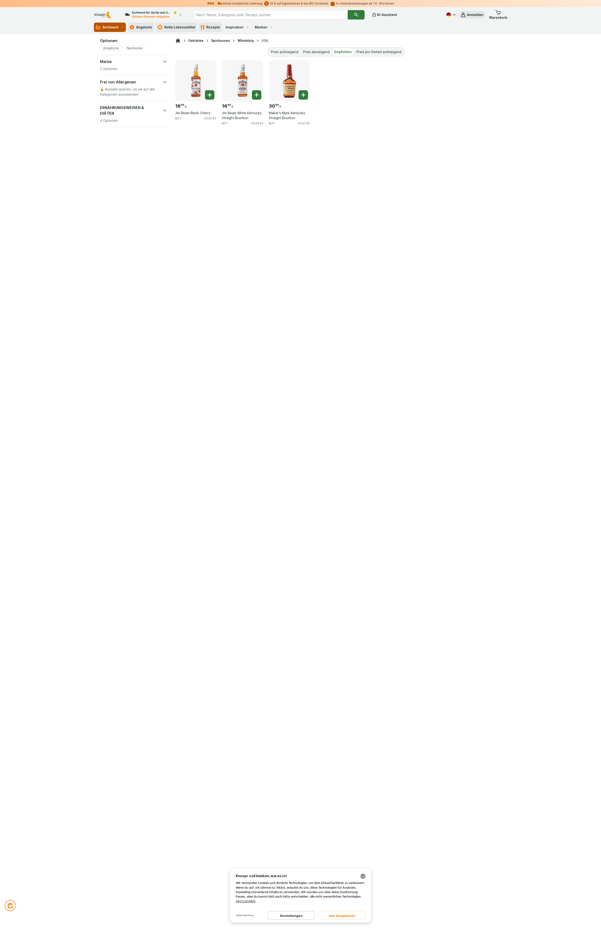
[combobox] (271, 15)
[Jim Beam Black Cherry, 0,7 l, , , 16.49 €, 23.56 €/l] (195, 81)
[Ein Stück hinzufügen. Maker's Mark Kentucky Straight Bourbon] (303, 95)
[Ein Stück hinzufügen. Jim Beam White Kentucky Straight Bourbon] (256, 95)
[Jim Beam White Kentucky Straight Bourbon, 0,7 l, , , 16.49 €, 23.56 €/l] (242, 81)
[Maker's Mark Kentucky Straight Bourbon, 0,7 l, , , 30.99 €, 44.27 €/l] (289, 81)
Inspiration (234, 27)
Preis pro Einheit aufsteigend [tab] (378, 52)
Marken (261, 27)
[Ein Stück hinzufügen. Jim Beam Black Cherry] (209, 95)
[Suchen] (356, 15)
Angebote (144, 27)
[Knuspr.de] (178, 40)
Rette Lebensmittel (179, 27)
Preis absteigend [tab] (316, 52)
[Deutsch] (450, 15)
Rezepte (213, 27)
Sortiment (110, 27)
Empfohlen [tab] (343, 52)
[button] (471, 15)
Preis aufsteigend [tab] (284, 52)
